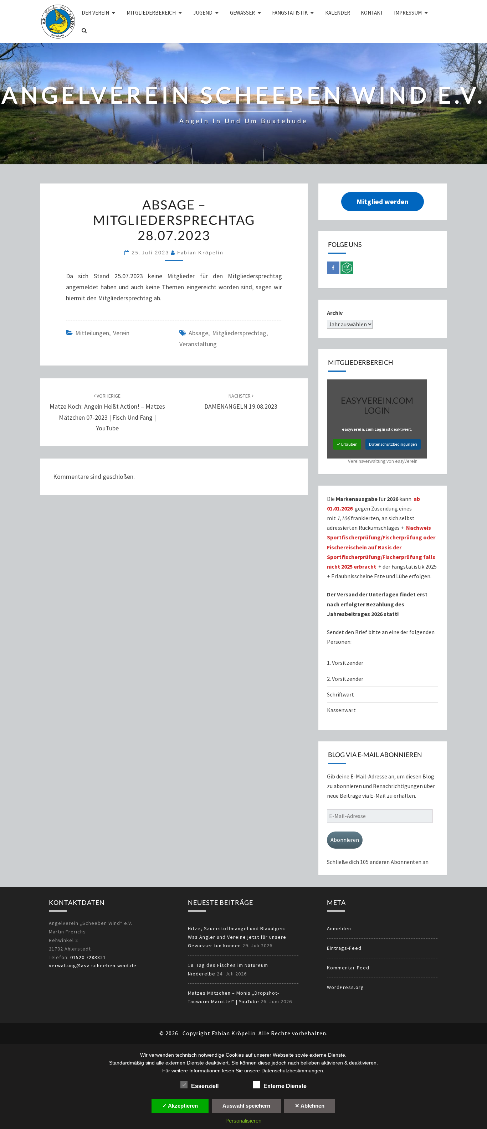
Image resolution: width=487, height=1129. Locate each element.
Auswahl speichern (246, 1106)
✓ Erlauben (347, 444)
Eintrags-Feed (344, 948)
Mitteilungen (92, 333)
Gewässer (242, 12)
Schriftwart (340, 694)
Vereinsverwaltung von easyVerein (382, 461)
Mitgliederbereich (151, 12)
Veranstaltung (198, 344)
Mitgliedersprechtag (239, 333)
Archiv (335, 312)
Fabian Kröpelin (200, 252)
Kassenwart (342, 710)
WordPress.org (345, 987)
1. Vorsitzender (345, 662)
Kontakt (372, 12)
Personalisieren (243, 1121)
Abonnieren (344, 839)
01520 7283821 (88, 957)
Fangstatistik (290, 12)
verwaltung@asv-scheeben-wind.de (93, 965)
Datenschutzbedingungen (393, 444)
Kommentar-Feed (348, 967)
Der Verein (95, 12)
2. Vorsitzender (345, 678)
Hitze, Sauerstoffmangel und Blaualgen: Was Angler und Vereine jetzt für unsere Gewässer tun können (237, 937)
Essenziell (205, 1086)
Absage (198, 333)
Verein (121, 333)
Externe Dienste (285, 1086)
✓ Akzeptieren (180, 1106)
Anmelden (339, 928)
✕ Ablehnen (309, 1106)
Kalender (337, 12)
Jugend (202, 12)
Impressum (408, 12)
